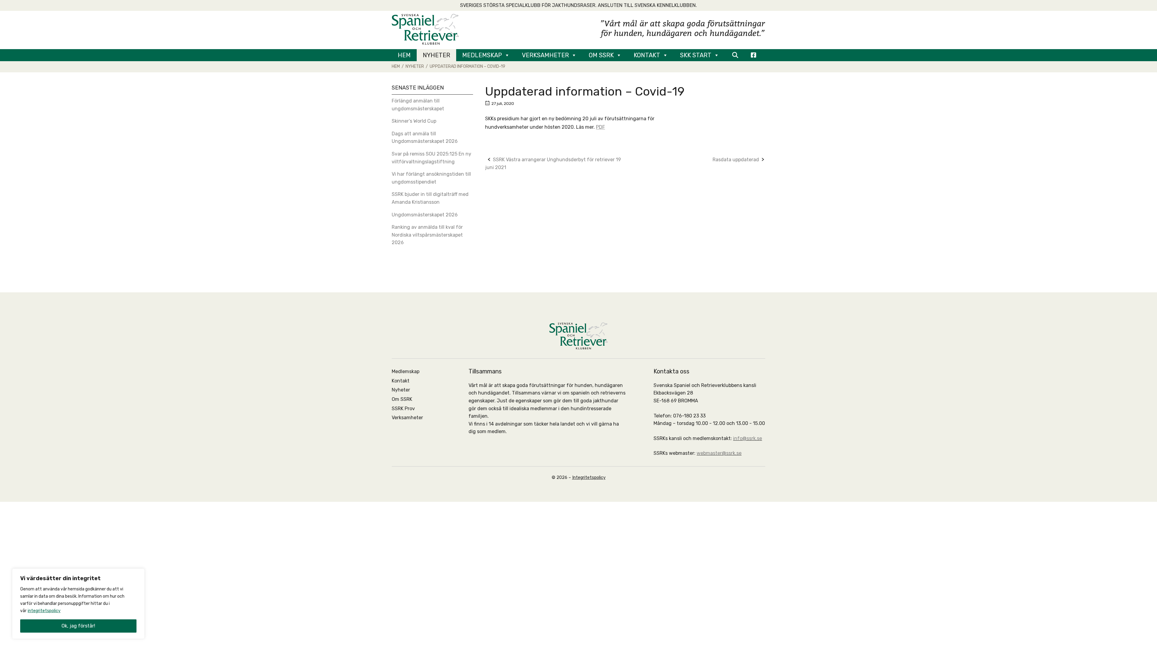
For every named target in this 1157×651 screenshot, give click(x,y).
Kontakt (647, 55)
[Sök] (735, 55)
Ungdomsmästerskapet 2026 (425, 215)
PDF (600, 127)
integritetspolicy (44, 610)
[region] (78, 603)
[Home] (425, 29)
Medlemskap (482, 55)
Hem (404, 55)
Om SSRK (601, 55)
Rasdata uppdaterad (736, 159)
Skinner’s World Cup (414, 121)
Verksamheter (545, 55)
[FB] (753, 55)
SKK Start (695, 55)
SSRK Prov (403, 408)
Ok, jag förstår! (78, 626)
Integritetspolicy (589, 477)
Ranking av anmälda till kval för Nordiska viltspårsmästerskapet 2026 (427, 234)
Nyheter (436, 55)
